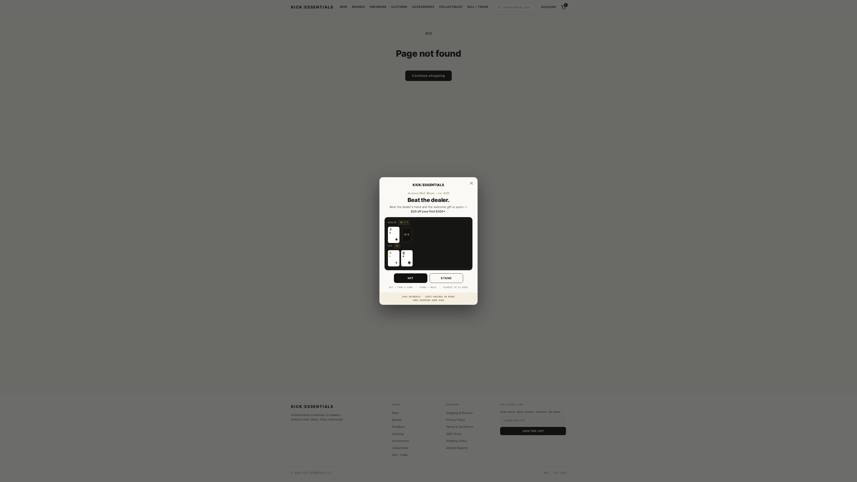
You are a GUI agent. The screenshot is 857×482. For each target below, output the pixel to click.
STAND (446, 278)
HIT (411, 278)
